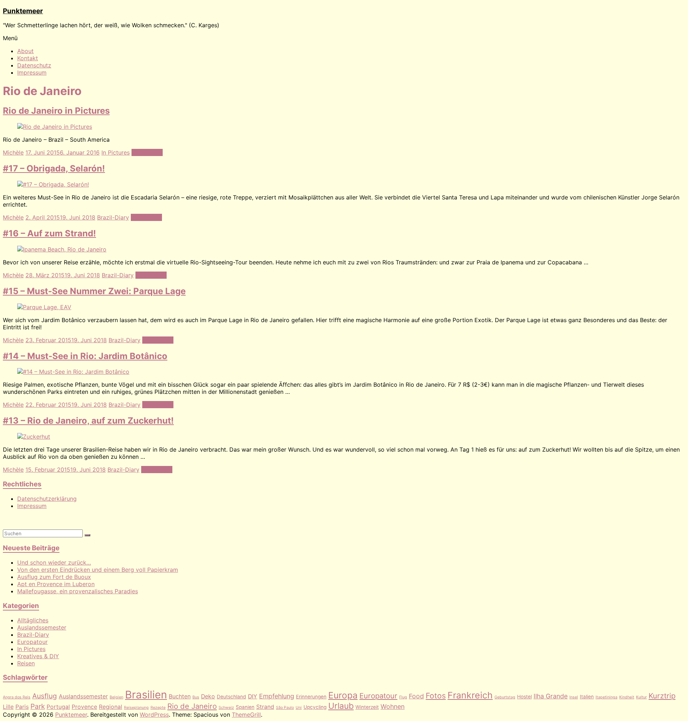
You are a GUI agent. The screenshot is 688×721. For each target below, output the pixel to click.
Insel (573, 697)
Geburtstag (504, 697)
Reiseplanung (136, 707)
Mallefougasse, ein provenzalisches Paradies (77, 591)
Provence (84, 706)
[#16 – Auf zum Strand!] (61, 249)
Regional (110, 706)
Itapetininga (606, 697)
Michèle (13, 152)
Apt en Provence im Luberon (56, 584)
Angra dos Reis (16, 697)
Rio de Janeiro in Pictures (56, 110)
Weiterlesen (147, 152)
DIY (252, 696)
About (25, 51)
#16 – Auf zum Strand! (49, 233)
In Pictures (115, 152)
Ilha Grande (551, 696)
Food (416, 696)
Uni (299, 707)
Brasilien (146, 694)
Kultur (641, 697)
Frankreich (470, 695)
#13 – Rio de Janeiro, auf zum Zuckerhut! (88, 420)
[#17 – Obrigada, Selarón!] (53, 184)
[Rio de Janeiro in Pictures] (54, 126)
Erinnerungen (311, 696)
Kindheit (626, 697)
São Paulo (285, 707)
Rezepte (158, 707)
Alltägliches (32, 620)
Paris (22, 706)
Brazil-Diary (113, 217)
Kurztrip (662, 695)
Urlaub (341, 706)
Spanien (245, 707)
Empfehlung (276, 696)
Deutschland (231, 696)
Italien (587, 696)
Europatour (32, 641)
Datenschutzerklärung (47, 498)
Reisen (26, 663)
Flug (403, 697)
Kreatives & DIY (38, 656)
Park (37, 706)
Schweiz (226, 707)
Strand (265, 706)
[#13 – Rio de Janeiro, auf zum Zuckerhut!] (33, 436)
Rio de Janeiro (192, 706)
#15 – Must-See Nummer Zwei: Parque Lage (94, 291)
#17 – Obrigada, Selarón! (54, 168)
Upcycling (315, 707)
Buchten (180, 696)
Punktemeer (23, 11)
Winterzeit (367, 707)
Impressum (32, 72)
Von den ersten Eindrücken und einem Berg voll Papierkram (97, 569)
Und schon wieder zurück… (54, 562)
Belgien (116, 697)
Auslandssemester (41, 627)
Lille (8, 706)
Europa (343, 695)
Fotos (436, 695)
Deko (208, 696)
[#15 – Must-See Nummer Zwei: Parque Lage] (44, 307)
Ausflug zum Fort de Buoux (54, 576)
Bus (195, 697)
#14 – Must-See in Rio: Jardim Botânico (85, 356)
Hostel (524, 696)
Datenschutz (34, 65)
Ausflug (44, 696)
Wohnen (393, 706)
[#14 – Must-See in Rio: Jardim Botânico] (73, 371)
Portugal (58, 706)
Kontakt (27, 58)
